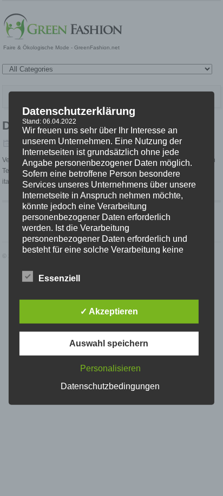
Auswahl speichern (108, 343)
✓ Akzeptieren (109, 311)
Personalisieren (110, 368)
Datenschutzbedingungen (110, 386)
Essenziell (59, 278)
